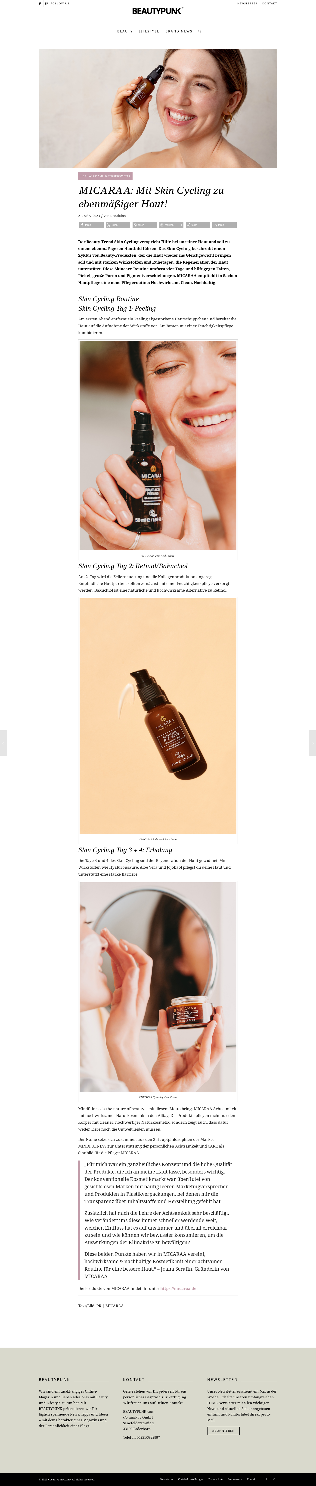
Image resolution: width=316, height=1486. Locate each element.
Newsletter (247, 3)
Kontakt (269, 3)
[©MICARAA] (158, 108)
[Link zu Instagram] (47, 3)
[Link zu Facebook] (40, 3)
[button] (91, 225)
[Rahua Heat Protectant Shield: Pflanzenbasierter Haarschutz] (312, 743)
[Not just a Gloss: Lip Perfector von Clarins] (3, 743)
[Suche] (198, 31)
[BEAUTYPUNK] (158, 16)
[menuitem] (247, 3)
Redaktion (118, 216)
